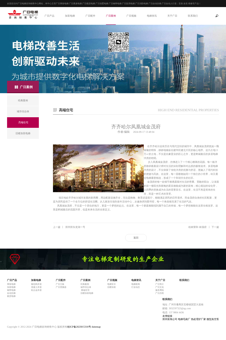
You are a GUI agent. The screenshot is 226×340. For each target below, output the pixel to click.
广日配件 (90, 15)
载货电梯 (11, 296)
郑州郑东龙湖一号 (69, 227)
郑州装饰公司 (170, 319)
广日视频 (131, 15)
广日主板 (60, 284)
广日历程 (159, 293)
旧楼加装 (111, 287)
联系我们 (193, 15)
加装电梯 (70, 15)
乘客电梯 (11, 284)
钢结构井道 (36, 284)
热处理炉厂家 (199, 319)
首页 (31, 15)
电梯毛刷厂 (184, 319)
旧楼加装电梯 (87, 293)
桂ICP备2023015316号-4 (80, 327)
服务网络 (159, 290)
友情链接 (167, 316)
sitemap (97, 327)
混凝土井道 (36, 287)
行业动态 (135, 287)
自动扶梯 (11, 293)
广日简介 (159, 284)
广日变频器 (61, 287)
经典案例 (85, 284)
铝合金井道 (36, 290)
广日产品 (49, 15)
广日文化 (159, 287)
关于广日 (172, 15)
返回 (135, 237)
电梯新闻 (135, 284)
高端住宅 (85, 290)
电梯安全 (111, 284)
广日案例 (111, 15)
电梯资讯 (152, 15)
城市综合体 (86, 287)
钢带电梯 (11, 290)
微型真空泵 (213, 319)
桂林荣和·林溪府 (203, 227)
